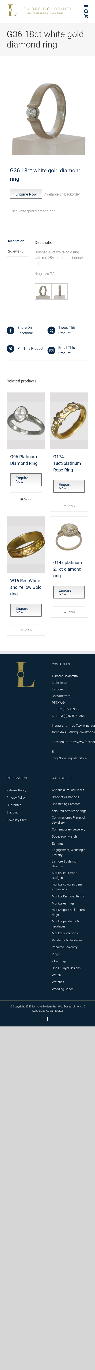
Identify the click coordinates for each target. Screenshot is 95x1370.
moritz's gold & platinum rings (68, 912)
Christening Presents (66, 804)
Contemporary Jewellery (68, 829)
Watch (56, 975)
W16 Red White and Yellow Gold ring (26, 587)
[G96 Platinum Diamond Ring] (26, 421)
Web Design (65, 1006)
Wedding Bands (63, 989)
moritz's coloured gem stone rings (67, 887)
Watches (58, 982)
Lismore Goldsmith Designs (65, 864)
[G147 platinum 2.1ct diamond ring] (69, 536)
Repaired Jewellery (65, 947)
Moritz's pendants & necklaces (65, 924)
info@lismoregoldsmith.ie (69, 758)
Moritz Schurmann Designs (64, 875)
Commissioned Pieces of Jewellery (68, 820)
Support (37, 1010)
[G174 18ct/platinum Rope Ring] (69, 421)
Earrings (57, 843)
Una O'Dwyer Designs (66, 968)
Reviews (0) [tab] (16, 251)
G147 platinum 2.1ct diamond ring (67, 569)
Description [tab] (15, 241)
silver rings (59, 961)
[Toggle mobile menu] (86, 6)
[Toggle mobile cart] (86, 16)
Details (28, 499)
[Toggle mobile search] (86, 11)
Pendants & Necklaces (67, 940)
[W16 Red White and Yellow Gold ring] (26, 545)
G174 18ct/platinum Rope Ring (67, 463)
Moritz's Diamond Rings (68, 896)
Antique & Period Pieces (68, 790)
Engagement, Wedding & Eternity (69, 852)
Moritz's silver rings (65, 933)
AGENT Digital (54, 1010)
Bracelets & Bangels (65, 797)
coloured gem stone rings (69, 811)
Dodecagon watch (64, 836)
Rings (56, 954)
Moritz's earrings (63, 903)
